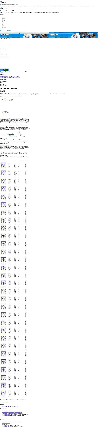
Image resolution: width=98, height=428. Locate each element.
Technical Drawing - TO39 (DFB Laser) (9, 414)
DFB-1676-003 (3, 251)
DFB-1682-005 (3, 259)
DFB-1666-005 (3, 241)
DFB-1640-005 (3, 211)
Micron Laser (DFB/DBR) (22, 31)
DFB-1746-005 (3, 332)
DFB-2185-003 (3, 370)
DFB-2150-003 (3, 363)
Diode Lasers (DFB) (5, 406)
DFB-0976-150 (3, 173)
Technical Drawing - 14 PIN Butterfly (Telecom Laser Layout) (12, 413)
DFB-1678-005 (3, 254)
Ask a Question (10, 77)
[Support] (4, 20)
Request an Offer (4, 77)
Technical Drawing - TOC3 (6, 415)
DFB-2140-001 (3, 359)
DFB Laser (11, 44)
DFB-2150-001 (3, 362)
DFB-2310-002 (3, 393)
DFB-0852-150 (3, 170)
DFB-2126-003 (3, 354)
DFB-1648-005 (3, 220)
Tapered (1, 60)
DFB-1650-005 (3, 222)
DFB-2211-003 (3, 375)
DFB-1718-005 (3, 300)
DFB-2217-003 (3, 377)
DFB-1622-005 (3, 190)
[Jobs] (3, 23)
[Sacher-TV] (4, 27)
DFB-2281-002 (3, 383)
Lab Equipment (13, 64)
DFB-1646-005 (3, 218)
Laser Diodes (5, 31)
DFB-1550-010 (3, 183)
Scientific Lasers (3, 64)
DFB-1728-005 (3, 312)
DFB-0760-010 (3, 162)
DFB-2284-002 (3, 384)
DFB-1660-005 (3, 234)
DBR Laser (15, 44)
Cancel (2, 14)
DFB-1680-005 (3, 257)
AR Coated (2, 52)
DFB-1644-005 (3, 215)
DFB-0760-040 (3, 163)
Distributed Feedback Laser (12, 31)
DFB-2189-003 (3, 371)
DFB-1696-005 (3, 275)
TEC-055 (14, 76)
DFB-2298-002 (3, 388)
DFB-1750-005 (3, 337)
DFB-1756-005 (3, 344)
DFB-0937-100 (3, 171)
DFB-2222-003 (3, 378)
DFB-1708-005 (3, 289)
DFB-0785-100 (3, 166)
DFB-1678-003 (3, 253)
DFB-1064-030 (3, 174)
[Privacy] (55, 93)
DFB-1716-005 (3, 298)
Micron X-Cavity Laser (4, 48)
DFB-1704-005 (3, 284)
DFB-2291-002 (3, 386)
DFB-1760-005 (3, 348)
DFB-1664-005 (3, 238)
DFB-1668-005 (3, 243)
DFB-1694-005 (3, 273)
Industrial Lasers (8, 64)
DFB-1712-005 (3, 293)
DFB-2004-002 (3, 351)
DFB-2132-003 (3, 356)
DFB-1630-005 (3, 199)
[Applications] (4, 22)
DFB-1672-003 (3, 246)
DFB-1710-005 (3, 291)
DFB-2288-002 (3, 385)
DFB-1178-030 (3, 179)
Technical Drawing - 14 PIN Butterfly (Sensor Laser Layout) (12, 412)
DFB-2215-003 (3, 376)
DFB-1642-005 (3, 213)
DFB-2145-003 (3, 361)
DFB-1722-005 (3, 305)
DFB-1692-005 (3, 270)
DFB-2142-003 (3, 360)
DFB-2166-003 (3, 368)
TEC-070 (17, 76)
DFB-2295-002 (3, 387)
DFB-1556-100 (3, 186)
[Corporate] (4, 18)
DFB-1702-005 (3, 282)
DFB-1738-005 (3, 323)
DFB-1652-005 (3, 225)
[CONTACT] (63, 93)
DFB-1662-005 (3, 236)
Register (4, 34)
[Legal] (59, 93)
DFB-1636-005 (3, 206)
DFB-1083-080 (3, 178)
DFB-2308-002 (3, 392)
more (2, 72)
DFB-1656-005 (3, 229)
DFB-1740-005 (3, 325)
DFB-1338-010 (3, 180)
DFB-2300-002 (3, 390)
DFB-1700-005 (3, 280)
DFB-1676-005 (3, 252)
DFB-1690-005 (3, 268)
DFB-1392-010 (3, 182)
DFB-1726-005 (3, 309)
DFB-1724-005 (3, 307)
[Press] (3, 25)
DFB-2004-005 (3, 352)
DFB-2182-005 (3, 369)
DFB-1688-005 (3, 266)
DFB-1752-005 (3, 339)
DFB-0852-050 (3, 168)
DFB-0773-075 (3, 164)
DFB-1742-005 (3, 328)
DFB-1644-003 (3, 214)
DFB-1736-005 (3, 321)
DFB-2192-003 (3, 372)
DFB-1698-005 (3, 277)
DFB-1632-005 (3, 202)
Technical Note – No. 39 (6, 426)
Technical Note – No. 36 (6, 425)
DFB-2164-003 (3, 367)
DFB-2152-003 (3, 364)
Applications (4, 113)
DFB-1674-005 (3, 250)
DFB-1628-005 (3, 197)
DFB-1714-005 (3, 296)
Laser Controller (3, 76)
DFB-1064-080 (3, 175)
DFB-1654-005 (3, 227)
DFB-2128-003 (3, 355)
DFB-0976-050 (3, 172)
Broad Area (5, 60)
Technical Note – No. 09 (6, 423)
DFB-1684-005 (3, 261)
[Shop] (3, 29)
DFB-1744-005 (3, 330)
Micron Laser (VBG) (9, 76)
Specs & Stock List (5, 112)
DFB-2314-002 (3, 394)
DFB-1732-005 (3, 316)
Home (1, 31)
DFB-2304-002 (3, 391)
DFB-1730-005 (3, 314)
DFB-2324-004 (3, 395)
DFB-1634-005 (3, 204)
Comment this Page (17, 77)
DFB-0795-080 (3, 167)
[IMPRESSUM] (51, 93)
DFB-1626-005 (3, 195)
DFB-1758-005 (3, 346)
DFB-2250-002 (3, 379)
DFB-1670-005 (3, 245)
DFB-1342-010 (3, 181)
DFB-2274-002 (3, 380)
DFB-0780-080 (3, 165)
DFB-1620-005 (3, 188)
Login (2, 34)
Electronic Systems (20, 64)
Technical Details (5, 111)
